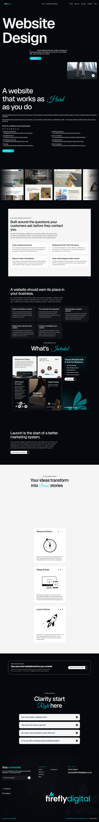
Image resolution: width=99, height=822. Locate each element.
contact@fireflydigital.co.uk (80, 772)
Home (40, 769)
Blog (40, 777)
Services (41, 774)
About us (41, 772)
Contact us (54, 769)
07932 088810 (73, 770)
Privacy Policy (93, 818)
